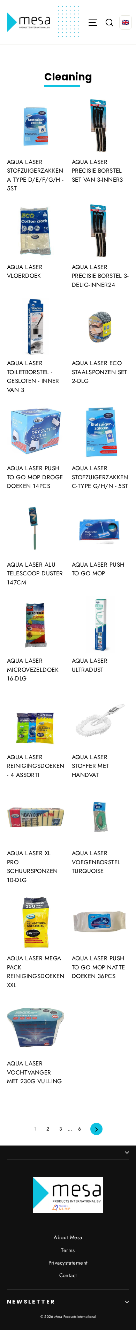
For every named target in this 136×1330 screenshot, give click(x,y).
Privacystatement (68, 1263)
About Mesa (68, 1237)
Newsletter (31, 1302)
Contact (68, 1275)
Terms (68, 1250)
